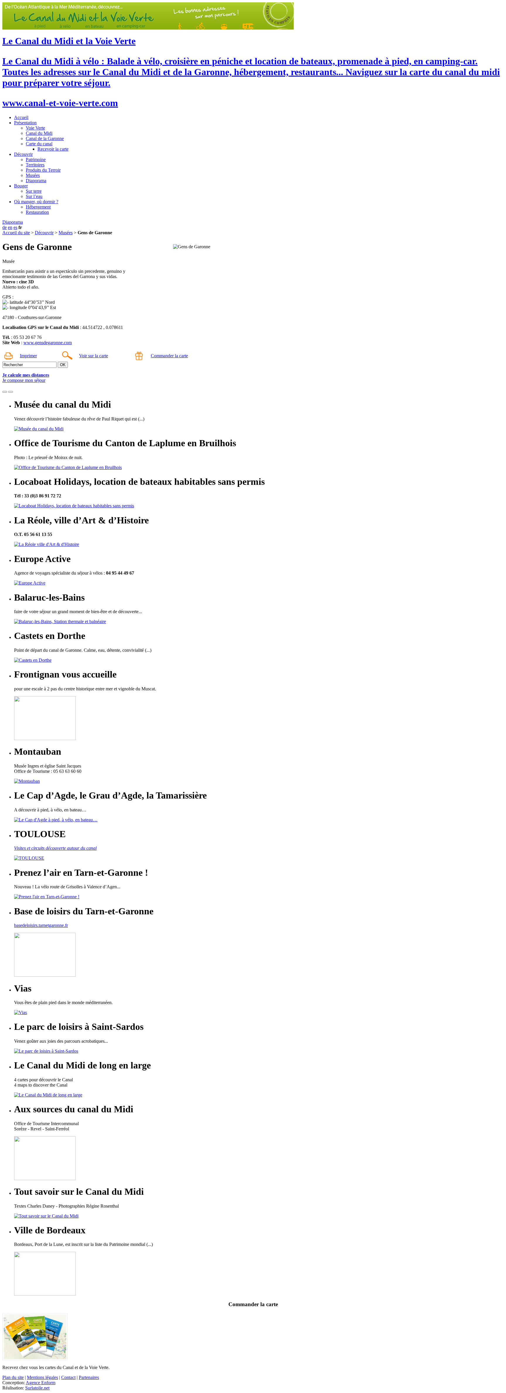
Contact (68, 1377)
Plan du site (13, 1377)
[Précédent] (4, 392)
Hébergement (38, 206)
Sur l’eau (34, 196)
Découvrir (23, 154)
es (15, 227)
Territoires (35, 164)
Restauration (37, 212)
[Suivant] (10, 392)
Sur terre (34, 191)
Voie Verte (35, 127)
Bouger (21, 185)
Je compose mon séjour (23, 380)
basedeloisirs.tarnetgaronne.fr (41, 925)
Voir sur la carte (93, 355)
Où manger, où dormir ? (36, 201)
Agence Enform (40, 1382)
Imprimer (28, 355)
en (10, 227)
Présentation (25, 122)
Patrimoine (36, 159)
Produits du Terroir (43, 170)
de (4, 227)
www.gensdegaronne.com (47, 342)
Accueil (21, 117)
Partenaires (89, 1377)
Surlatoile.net (37, 1387)
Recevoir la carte (53, 148)
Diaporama (36, 180)
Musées (33, 175)
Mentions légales (42, 1377)
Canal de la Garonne (45, 138)
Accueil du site (16, 232)
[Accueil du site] (148, 27)
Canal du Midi (39, 133)
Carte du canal (39, 143)
